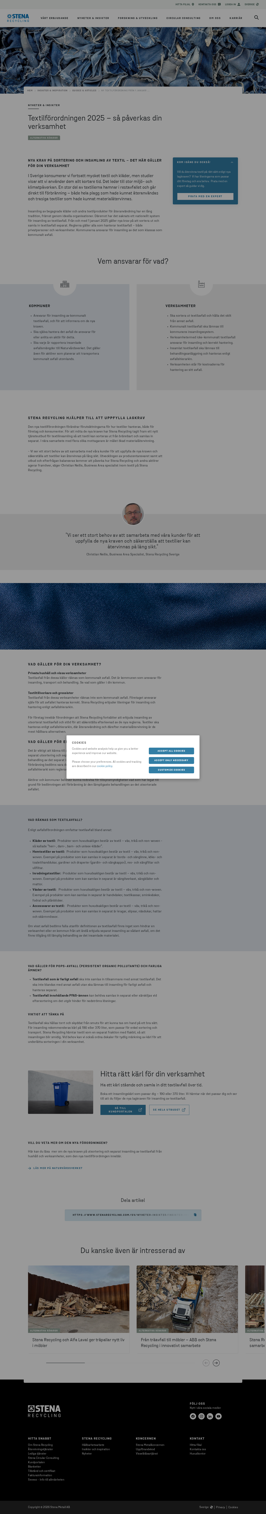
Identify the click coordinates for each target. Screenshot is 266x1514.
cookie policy (104, 766)
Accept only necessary (171, 760)
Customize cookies (171, 770)
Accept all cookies (171, 751)
